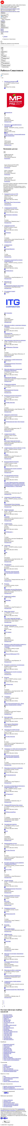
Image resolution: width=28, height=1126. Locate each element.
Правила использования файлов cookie (10, 11)
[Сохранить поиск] (2, 48)
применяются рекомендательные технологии (13, 1109)
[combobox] (7, 45)
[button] (2, 29)
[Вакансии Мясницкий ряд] (15, 100)
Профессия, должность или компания (10, 43)
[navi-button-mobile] (2, 33)
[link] (3, 26)
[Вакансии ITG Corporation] (15, 303)
